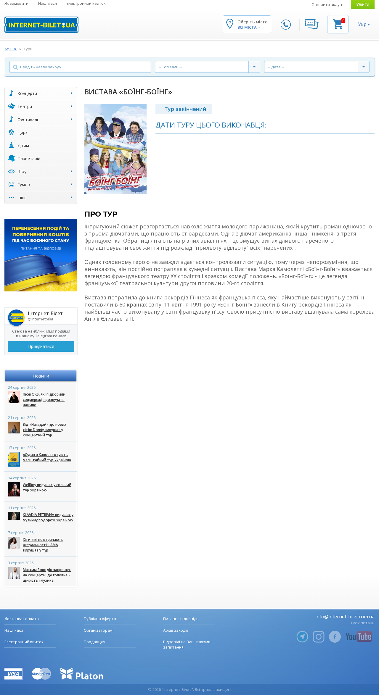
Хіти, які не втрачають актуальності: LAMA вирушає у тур (43, 545)
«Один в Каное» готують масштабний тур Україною (47, 457)
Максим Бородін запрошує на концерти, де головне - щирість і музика (47, 575)
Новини (41, 376)
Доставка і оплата (21, 618)
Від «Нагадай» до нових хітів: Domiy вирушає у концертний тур (44, 430)
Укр (362, 24)
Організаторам (98, 630)
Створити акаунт (327, 4)
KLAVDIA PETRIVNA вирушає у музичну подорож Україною (48, 517)
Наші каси (47, 3)
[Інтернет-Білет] (41, 25)
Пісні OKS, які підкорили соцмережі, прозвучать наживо (44, 399)
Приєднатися (41, 346)
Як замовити (16, 3)
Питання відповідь (181, 618)
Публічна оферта (100, 618)
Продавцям (94, 641)
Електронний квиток (86, 3)
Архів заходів (176, 630)
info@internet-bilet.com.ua (345, 616)
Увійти (362, 4)
